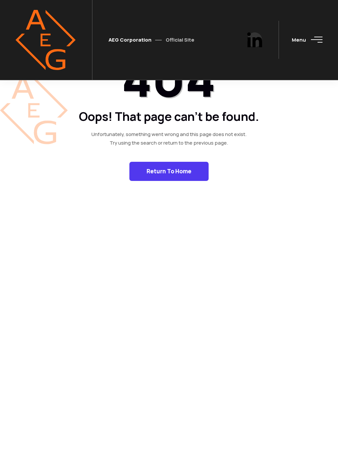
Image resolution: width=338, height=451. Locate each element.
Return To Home (169, 171)
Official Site (180, 39)
